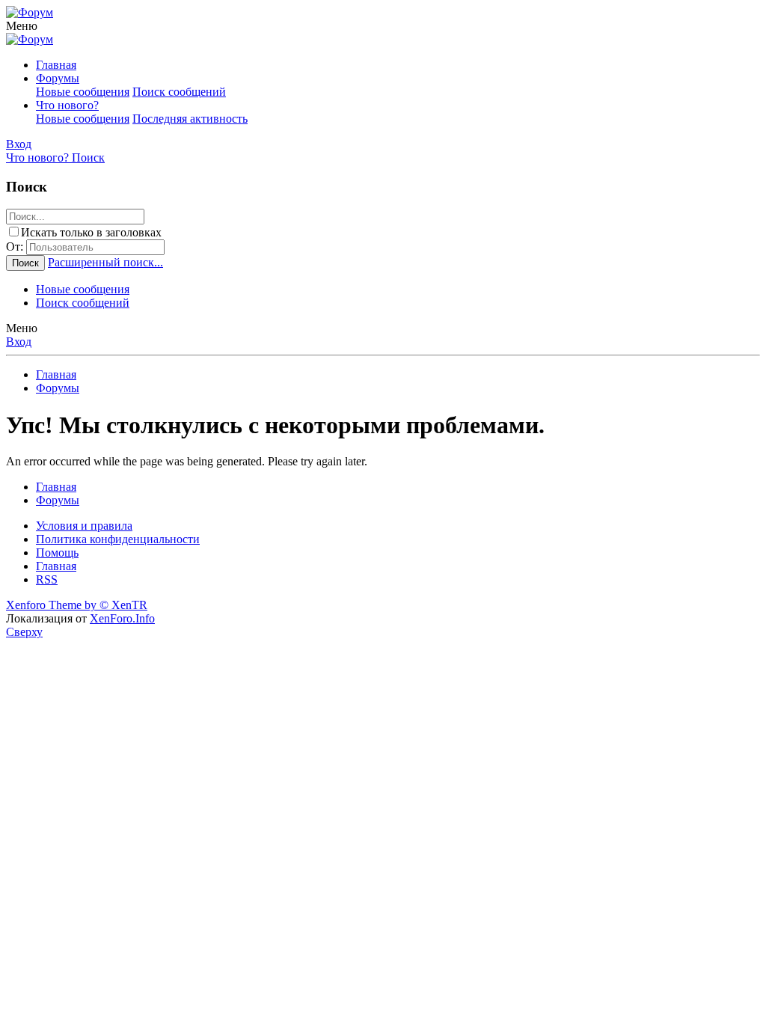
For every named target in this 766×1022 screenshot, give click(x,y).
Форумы (57, 78)
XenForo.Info (122, 618)
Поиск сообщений (179, 91)
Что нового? (67, 105)
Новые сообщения (82, 91)
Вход (18, 341)
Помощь (57, 552)
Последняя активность (190, 118)
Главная (56, 64)
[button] (21, 25)
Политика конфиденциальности (118, 539)
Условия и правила (84, 525)
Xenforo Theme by (76, 605)
